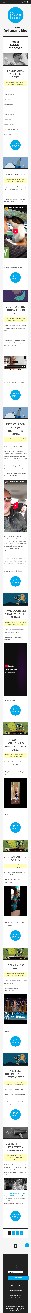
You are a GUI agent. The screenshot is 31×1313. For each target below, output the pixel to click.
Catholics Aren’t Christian (15, 1290)
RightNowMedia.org (16, 1196)
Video (22, 181)
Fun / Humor (10, 181)
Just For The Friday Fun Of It (16, 310)
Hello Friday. (15, 174)
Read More (15, 144)
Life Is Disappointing (15, 1293)
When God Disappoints (15, 1295)
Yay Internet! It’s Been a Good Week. (15, 1147)
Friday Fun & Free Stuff (15, 1298)
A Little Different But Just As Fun (15, 1074)
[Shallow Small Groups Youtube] (15, 1184)
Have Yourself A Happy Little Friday (15, 614)
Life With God (11, 84)
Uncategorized (19, 84)
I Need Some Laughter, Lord (15, 74)
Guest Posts (11, 1157)
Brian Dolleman (10, 82)
